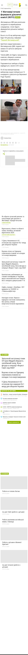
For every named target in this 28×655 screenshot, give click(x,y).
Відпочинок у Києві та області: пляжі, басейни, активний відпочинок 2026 (13, 231)
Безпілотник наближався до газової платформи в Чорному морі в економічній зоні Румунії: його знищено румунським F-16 (13, 278)
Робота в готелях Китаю (11, 491)
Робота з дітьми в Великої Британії (11, 543)
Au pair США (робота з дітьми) (13, 512)
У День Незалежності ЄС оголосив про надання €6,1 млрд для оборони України (14, 243)
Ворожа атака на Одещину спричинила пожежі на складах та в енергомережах (13, 253)
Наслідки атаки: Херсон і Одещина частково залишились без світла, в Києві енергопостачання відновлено (13, 301)
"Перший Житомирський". (10, 40)
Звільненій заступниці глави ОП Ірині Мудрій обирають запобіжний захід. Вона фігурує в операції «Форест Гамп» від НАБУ (14, 265)
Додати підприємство (14, 422)
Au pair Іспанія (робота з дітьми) (11, 566)
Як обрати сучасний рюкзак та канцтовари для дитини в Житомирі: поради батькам (13, 219)
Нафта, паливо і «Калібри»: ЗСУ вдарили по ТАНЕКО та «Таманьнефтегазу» (13, 289)
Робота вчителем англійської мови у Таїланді (13, 521)
